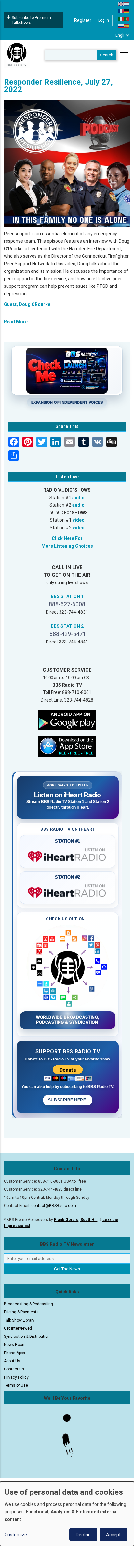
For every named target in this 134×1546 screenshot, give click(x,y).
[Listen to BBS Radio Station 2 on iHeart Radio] (67, 891)
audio (78, 497)
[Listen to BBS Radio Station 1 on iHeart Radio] (67, 855)
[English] (121, 3)
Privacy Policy (16, 1377)
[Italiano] (121, 18)
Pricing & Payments (21, 1312)
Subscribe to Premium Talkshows (31, 20)
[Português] (127, 18)
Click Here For (67, 538)
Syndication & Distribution (27, 1336)
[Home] (17, 54)
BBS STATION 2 (67, 626)
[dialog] (67, 1514)
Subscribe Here (67, 1100)
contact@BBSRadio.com (53, 1205)
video (79, 520)
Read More (16, 321)
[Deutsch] (127, 11)
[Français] (121, 11)
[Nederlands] (127, 3)
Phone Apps (14, 1353)
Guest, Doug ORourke (27, 304)
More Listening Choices (67, 546)
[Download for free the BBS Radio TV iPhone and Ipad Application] (67, 746)
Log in (103, 20)
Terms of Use (16, 1385)
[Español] (127, 26)
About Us (12, 1361)
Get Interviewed (18, 1328)
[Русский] (121, 26)
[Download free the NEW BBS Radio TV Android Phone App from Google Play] (67, 719)
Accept (113, 1534)
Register (82, 20)
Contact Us (14, 1369)
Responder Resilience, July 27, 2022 (58, 85)
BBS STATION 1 (67, 596)
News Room (15, 1344)
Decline (83, 1534)
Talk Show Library (19, 1320)
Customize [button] (16, 1534)
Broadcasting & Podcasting (28, 1304)
